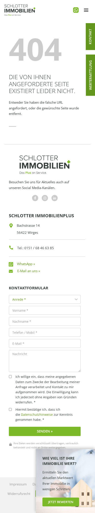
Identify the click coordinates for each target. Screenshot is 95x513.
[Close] (91, 453)
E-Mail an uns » (28, 271)
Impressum (18, 484)
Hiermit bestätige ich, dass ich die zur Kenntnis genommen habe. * (44, 415)
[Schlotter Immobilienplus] (19, 10)
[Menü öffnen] (86, 10)
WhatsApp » (26, 264)
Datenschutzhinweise (37, 415)
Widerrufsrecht (19, 493)
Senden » (45, 431)
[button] (90, 36)
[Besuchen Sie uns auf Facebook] (35, 198)
